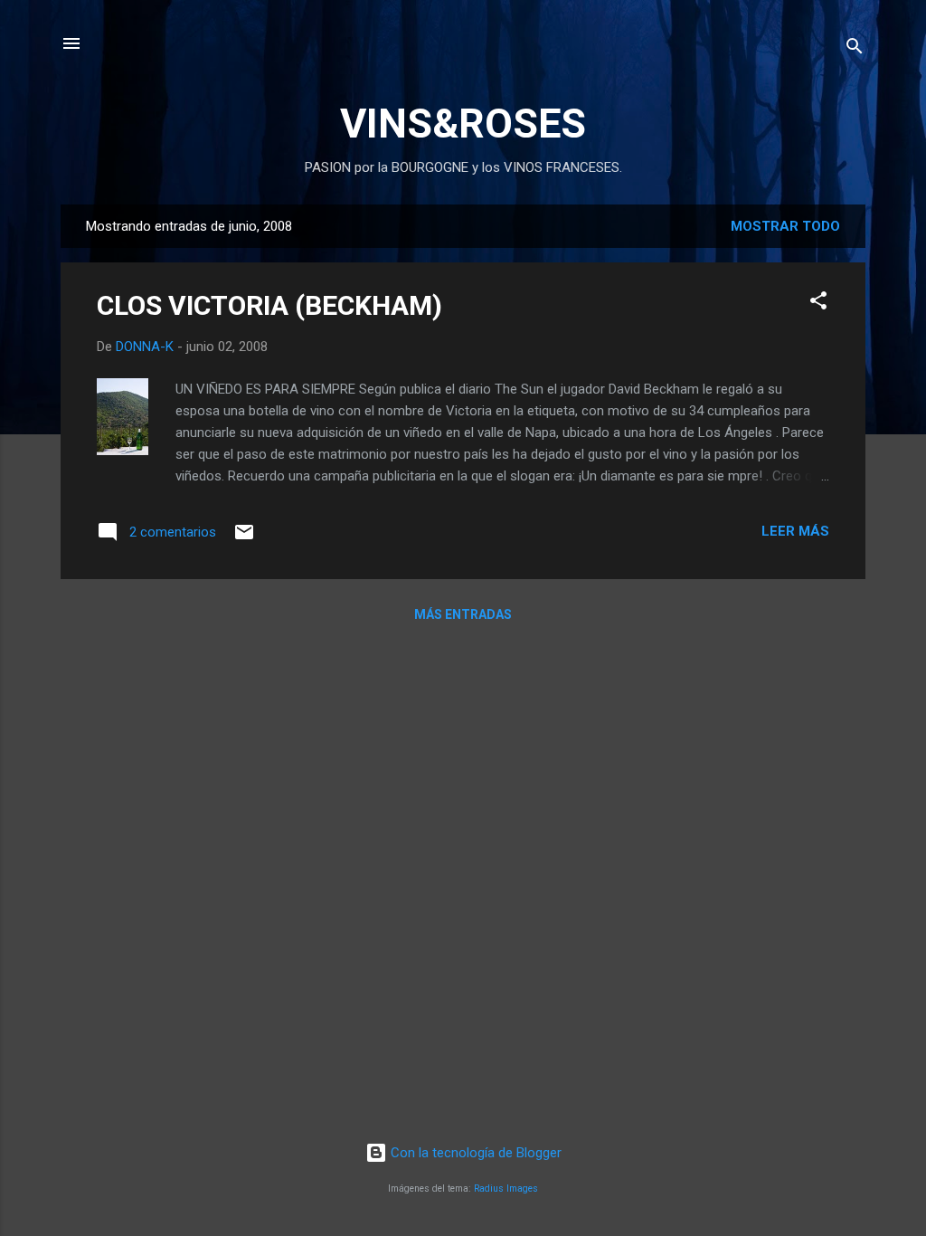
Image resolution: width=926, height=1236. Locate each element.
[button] (818, 304)
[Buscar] (854, 49)
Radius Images (506, 1188)
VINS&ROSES (463, 123)
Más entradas (463, 614)
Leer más (795, 531)
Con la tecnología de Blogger (474, 1153)
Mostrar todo (785, 226)
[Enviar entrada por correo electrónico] (244, 538)
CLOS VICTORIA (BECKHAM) (269, 305)
